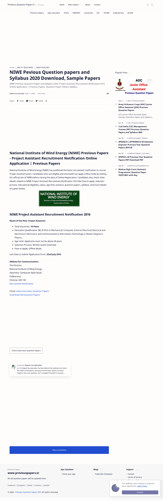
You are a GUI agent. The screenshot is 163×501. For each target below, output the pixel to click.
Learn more (142, 486)
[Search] (152, 5)
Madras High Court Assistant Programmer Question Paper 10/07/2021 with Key (132, 172)
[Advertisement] (81, 43)
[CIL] (130, 123)
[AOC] (130, 101)
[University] (88, 13)
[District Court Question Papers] (140, 166)
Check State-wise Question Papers (26, 350)
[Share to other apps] (46, 101)
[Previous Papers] (37, 13)
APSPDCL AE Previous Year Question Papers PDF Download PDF (135, 158)
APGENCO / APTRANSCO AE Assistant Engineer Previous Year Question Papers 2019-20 (135, 144)
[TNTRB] (106, 13)
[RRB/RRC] (76, 13)
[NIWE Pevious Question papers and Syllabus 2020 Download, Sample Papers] (59, 198)
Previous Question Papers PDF (22, 4)
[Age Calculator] (54, 13)
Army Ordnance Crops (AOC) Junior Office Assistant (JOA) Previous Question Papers (135, 107)
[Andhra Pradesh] (135, 138)
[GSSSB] (130, 13)
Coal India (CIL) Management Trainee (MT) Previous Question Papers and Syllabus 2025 (133, 129)
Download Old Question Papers (25, 294)
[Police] (66, 13)
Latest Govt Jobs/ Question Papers (32, 291)
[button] (148, 5)
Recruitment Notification (21, 283)
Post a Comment (59, 450)
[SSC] (98, 13)
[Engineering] (118, 13)
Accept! (140, 492)
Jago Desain (75, 492)
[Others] (144, 138)
